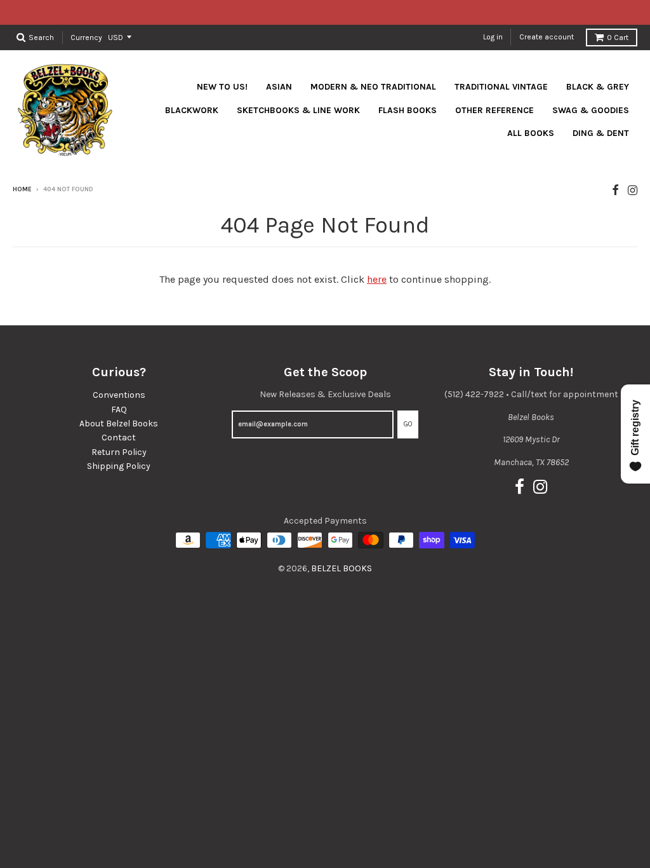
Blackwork (191, 110)
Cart (617, 37)
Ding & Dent (601, 133)
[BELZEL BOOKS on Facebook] (615, 190)
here (377, 279)
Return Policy (119, 452)
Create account (546, 36)
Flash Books (407, 110)
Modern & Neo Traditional (373, 86)
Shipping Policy (118, 466)
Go (408, 424)
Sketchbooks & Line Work (298, 110)
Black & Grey (597, 86)
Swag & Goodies (590, 110)
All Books (530, 133)
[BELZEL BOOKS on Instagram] (632, 190)
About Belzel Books (118, 423)
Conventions (119, 395)
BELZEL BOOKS (341, 568)
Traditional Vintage (501, 86)
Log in (493, 36)
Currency (86, 36)
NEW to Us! (222, 86)
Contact (119, 437)
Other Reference (494, 110)
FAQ (119, 409)
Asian (279, 86)
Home (22, 189)
